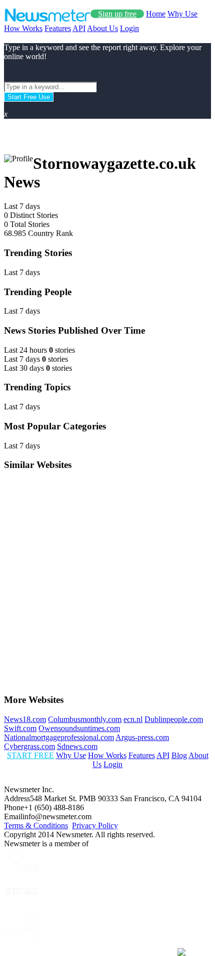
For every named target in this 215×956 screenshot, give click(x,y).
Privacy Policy (95, 825)
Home (156, 14)
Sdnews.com (77, 746)
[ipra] (21, 869)
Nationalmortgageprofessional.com (59, 737)
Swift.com (20, 728)
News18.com (25, 719)
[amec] (21, 904)
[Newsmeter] (47, 19)
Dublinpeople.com (173, 719)
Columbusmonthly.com (85, 719)
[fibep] (21, 947)
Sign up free (117, 14)
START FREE (30, 755)
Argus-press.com (142, 737)
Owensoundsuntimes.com (79, 728)
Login (129, 28)
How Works (23, 28)
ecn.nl (133, 719)
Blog (179, 755)
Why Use (183, 14)
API (79, 28)
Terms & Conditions (36, 825)
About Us (102, 28)
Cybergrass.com (29, 746)
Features (57, 28)
